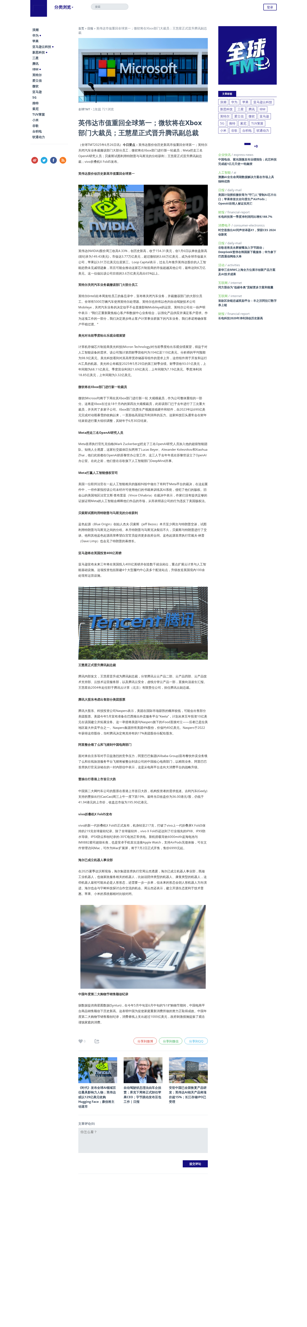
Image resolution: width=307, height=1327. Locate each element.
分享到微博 (145, 1041)
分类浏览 (62, 7)
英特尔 (37, 75)
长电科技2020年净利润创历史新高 (240, 318)
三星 (35, 58)
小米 (35, 120)
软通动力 (38, 137)
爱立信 (37, 80)
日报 (90, 28)
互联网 (223, 283)
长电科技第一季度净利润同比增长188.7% (245, 217)
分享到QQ (196, 1041)
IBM (35, 69)
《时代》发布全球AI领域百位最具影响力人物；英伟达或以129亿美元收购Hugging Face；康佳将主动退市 (97, 1096)
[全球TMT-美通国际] (38, 8)
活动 (221, 265)
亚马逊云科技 (41, 47)
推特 (35, 103)
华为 (35, 35)
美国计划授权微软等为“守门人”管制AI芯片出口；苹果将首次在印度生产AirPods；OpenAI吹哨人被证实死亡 (247, 199)
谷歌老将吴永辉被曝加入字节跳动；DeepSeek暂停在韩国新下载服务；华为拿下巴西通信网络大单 (247, 252)
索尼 (35, 109)
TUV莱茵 (38, 114)
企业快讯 (225, 155)
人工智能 (225, 172)
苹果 (35, 41)
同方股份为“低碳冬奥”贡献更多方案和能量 (245, 287)
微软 (35, 86)
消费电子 (225, 225)
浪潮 (35, 30)
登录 (270, 7)
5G (34, 97)
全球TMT (84, 109)
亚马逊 (37, 92)
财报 (221, 212)
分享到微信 (171, 1041)
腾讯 (35, 63)
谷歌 (35, 125)
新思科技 (38, 52)
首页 (81, 28)
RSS (63, 160)
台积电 (37, 131)
